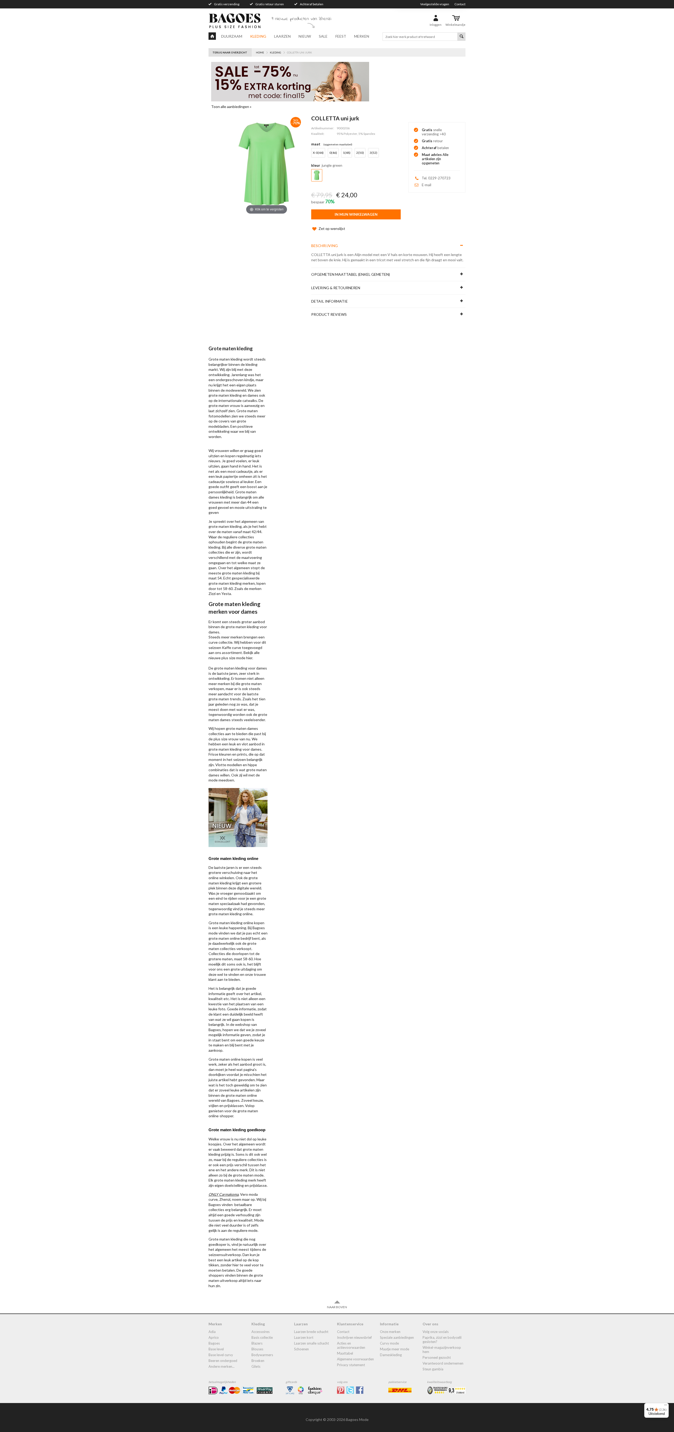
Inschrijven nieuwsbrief (354, 1337)
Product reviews (329, 314)
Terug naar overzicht (229, 52)
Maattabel (345, 1353)
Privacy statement (351, 1365)
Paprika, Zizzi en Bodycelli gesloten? (442, 1339)
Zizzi (212, 593)
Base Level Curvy (221, 1355)
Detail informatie (329, 301)
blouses (257, 1349)
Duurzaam (231, 36)
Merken (361, 36)
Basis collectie (262, 1337)
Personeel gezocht (437, 1357)
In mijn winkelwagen (356, 214)
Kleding (258, 36)
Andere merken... (222, 1366)
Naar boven (337, 1307)
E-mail (426, 185)
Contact (459, 4)
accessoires (260, 1332)
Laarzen (282, 36)
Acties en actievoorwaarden (351, 1345)
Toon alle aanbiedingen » (231, 106)
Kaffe (226, 647)
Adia (212, 1332)
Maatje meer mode (394, 1349)
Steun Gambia (433, 1369)
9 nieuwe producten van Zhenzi (301, 19)
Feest (340, 36)
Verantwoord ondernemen (443, 1363)
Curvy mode (389, 1343)
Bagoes (214, 1343)
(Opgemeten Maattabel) (337, 144)
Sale (323, 36)
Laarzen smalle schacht (311, 1343)
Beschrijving (324, 245)
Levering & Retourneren (335, 288)
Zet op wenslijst (332, 228)
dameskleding (391, 1355)
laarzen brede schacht (311, 1332)
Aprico (214, 1337)
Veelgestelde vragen (434, 4)
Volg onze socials (436, 1332)
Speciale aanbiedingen (397, 1337)
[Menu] (665, 1406)
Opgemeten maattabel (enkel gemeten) (350, 274)
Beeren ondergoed (223, 1361)
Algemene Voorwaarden (355, 1359)
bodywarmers (262, 1355)
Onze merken (390, 1332)
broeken (257, 1361)
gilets (255, 1366)
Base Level (216, 1349)
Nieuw (305, 36)
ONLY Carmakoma (224, 1194)
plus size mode (233, 658)
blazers (256, 1343)
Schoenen (301, 1349)
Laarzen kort (303, 1337)
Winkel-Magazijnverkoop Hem (442, 1349)
